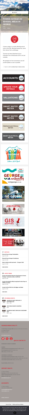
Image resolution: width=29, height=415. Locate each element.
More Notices (5, 267)
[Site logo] (14, 8)
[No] (27, 410)
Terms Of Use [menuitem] (8, 404)
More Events (5, 316)
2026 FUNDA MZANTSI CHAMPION (14, 306)
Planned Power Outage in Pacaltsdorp (10, 258)
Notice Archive (22, 66)
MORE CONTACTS (5, 397)
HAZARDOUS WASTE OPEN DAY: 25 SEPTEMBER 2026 (14, 301)
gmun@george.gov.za (6, 335)
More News (4, 291)
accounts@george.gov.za (6, 389)
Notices (8, 28)
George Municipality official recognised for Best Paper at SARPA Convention (14, 282)
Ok (15, 412)
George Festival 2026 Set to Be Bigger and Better (12, 287)
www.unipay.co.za (5, 391)
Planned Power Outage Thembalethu (10, 254)
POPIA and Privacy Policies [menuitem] (17, 404)
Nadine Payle (14, 66)
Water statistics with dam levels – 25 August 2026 (13, 262)
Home (4, 28)
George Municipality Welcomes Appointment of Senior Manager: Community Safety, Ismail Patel (14, 276)
